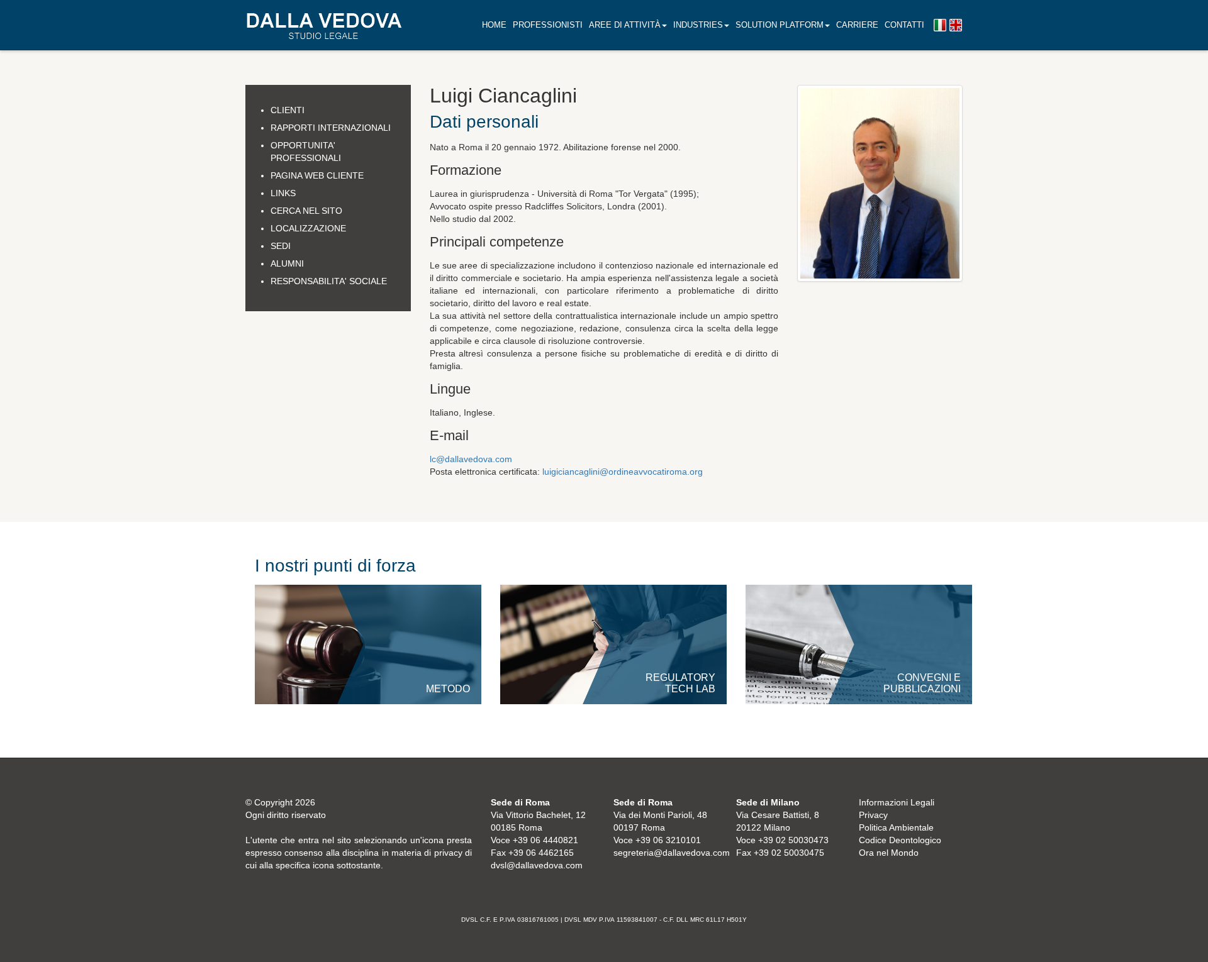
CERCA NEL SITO (306, 211)
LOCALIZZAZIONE (308, 228)
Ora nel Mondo (889, 853)
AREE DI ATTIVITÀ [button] (625, 25)
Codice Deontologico (900, 840)
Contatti (904, 25)
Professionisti (548, 25)
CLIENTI (288, 110)
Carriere (857, 25)
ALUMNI (287, 263)
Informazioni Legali (896, 802)
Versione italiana (940, 25)
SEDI (281, 246)
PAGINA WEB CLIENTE (317, 175)
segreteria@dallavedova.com (671, 853)
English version (955, 25)
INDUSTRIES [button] (698, 25)
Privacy (873, 815)
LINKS (283, 193)
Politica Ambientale (896, 827)
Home (494, 25)
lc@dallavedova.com (471, 459)
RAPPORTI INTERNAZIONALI (331, 128)
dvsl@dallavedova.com (537, 865)
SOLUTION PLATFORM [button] (779, 25)
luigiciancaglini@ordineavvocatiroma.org (622, 472)
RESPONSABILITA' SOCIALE (329, 281)
